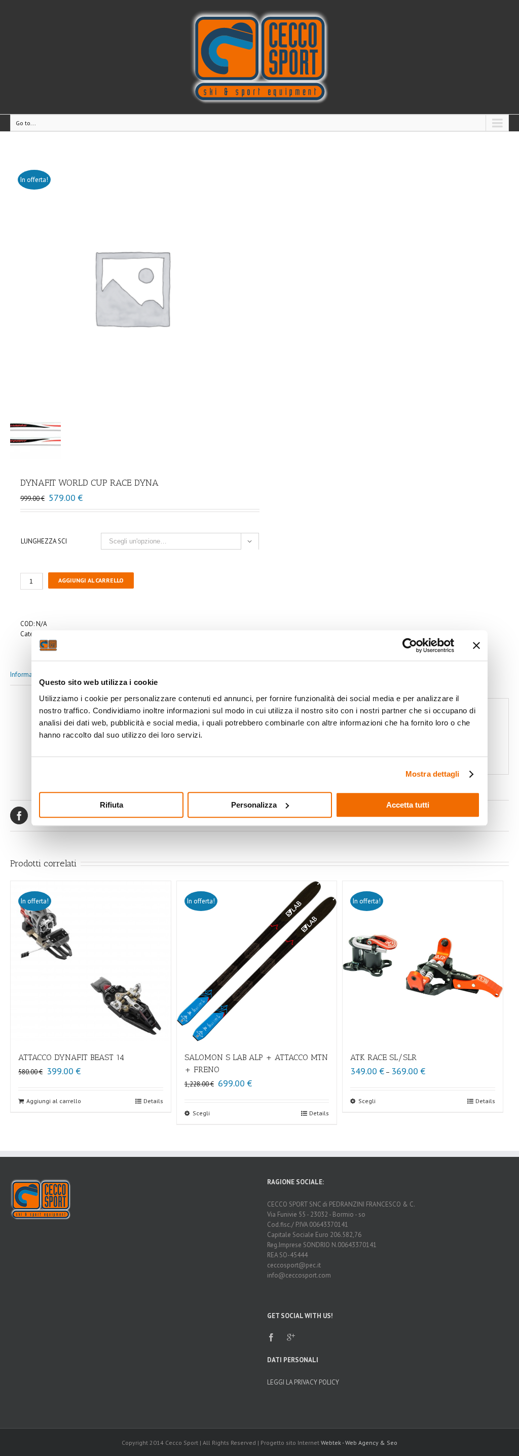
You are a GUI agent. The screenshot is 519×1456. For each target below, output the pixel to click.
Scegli (201, 1113)
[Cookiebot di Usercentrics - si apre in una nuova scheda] (409, 645)
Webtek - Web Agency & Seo (359, 1442)
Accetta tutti (407, 804)
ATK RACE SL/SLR (383, 1057)
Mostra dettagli (432, 774)
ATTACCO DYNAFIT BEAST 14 (71, 1057)
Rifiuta (111, 804)
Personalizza (254, 804)
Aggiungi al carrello (91, 580)
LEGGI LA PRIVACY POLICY (303, 1382)
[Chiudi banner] (476, 645)
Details (153, 1101)
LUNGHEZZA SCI (44, 541)
